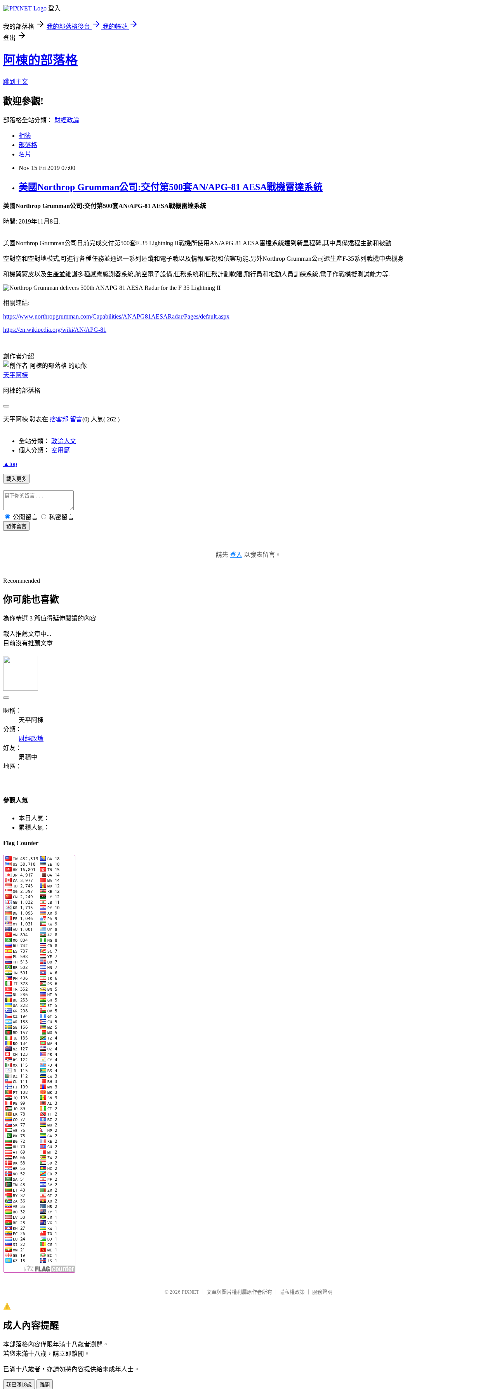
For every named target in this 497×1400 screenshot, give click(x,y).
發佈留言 (16, 526)
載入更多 (16, 479)
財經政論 (66, 120)
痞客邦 (59, 419)
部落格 (28, 145)
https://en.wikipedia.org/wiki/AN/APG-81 (54, 329)
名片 (25, 154)
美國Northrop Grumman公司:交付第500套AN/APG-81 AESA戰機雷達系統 (171, 187)
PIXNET (190, 1292)
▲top (10, 464)
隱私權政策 (292, 1292)
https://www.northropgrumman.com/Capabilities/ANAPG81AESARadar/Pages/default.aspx (116, 316)
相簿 (25, 135)
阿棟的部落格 (40, 60)
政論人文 (63, 441)
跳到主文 (15, 81)
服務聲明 (322, 1292)
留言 (76, 419)
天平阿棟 (15, 375)
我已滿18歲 (19, 1385)
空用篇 (60, 450)
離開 (45, 1385)
